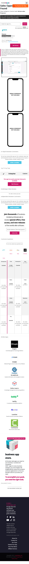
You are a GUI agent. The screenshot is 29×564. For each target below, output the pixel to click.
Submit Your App (12, 544)
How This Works (12, 546)
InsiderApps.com (18, 555)
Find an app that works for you (16, 438)
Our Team (14, 542)
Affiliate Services (12, 548)
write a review (14, 162)
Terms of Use (14, 558)
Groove (4, 258)
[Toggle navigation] (26, 3)
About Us (14, 538)
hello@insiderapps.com (12, 535)
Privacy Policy (19, 557)
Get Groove (15, 45)
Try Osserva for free (20, 6)
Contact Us (14, 540)
